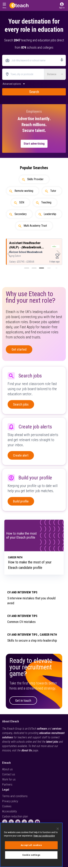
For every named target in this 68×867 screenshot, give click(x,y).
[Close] (58, 829)
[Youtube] (37, 822)
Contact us (8, 774)
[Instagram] (17, 822)
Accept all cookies (31, 845)
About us (7, 769)
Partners (7, 784)
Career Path (48, 634)
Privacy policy (10, 801)
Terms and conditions (15, 796)
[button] (62, 5)
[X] (11, 822)
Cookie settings (31, 855)
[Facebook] (4, 822)
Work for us (9, 779)
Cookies (6, 806)
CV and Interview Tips (22, 592)
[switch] (14, 85)
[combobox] (34, 60)
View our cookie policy (44, 835)
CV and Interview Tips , (23, 634)
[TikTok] (24, 822)
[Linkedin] (30, 822)
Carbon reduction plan (15, 816)
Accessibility (9, 811)
